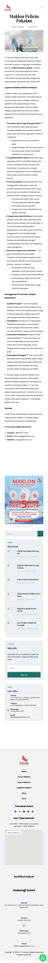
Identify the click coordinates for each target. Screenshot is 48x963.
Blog (24, 793)
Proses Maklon (24, 777)
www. (17, 440)
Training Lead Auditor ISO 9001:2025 (19, 728)
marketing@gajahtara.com (24, 436)
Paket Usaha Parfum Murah (27, 579)
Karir (24, 798)
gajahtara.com (26, 440)
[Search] (40, 534)
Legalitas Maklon (24, 788)
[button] (42, 7)
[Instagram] (20, 811)
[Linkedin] (32, 811)
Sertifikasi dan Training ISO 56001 (18, 733)
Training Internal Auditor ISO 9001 (18, 738)
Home (24, 771)
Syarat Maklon (24, 782)
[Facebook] (15, 811)
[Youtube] (24, 811)
